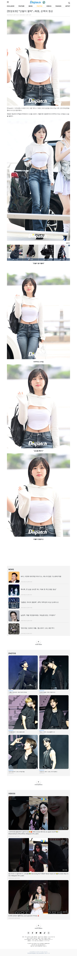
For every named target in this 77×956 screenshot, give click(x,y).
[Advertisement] (40, 553)
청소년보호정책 (40, 953)
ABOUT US (47, 953)
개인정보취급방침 (31, 953)
